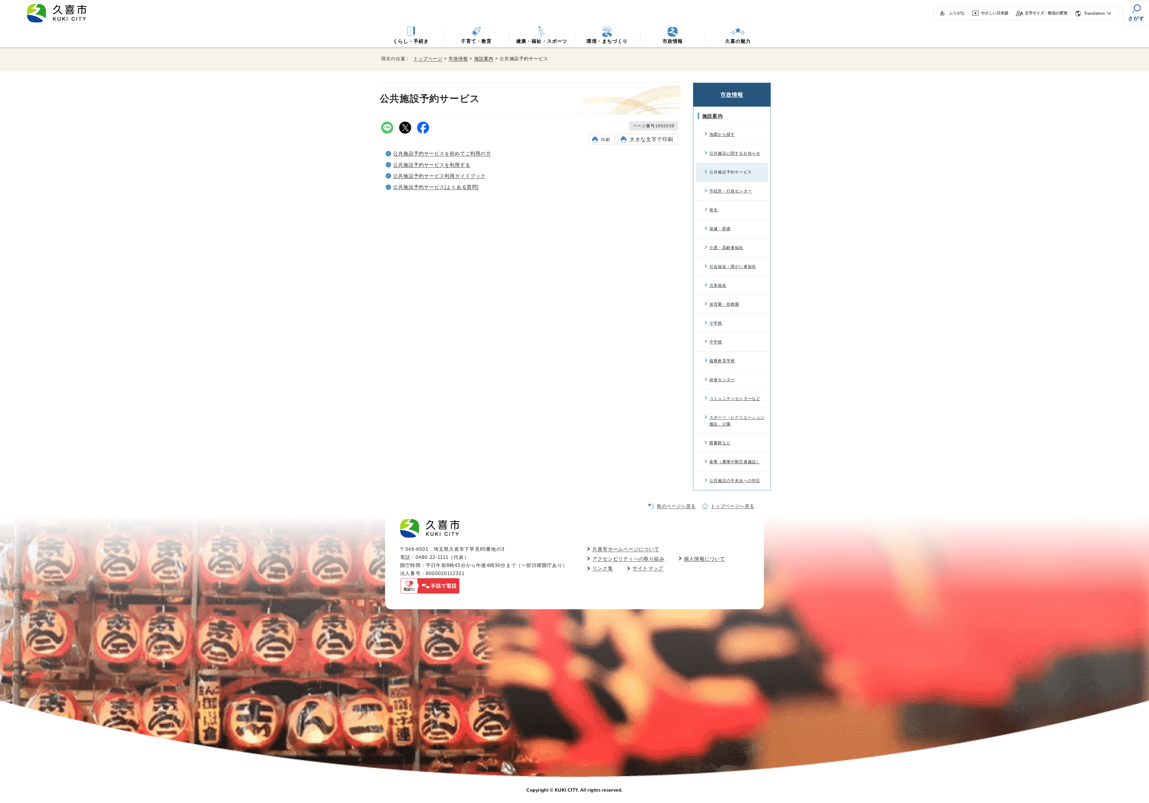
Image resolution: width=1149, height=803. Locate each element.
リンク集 (602, 568)
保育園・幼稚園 (724, 304)
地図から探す (722, 134)
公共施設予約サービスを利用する (431, 164)
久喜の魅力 (738, 41)
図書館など (720, 443)
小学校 (715, 323)
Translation (1094, 13)
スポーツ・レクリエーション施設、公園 (737, 420)
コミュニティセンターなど (734, 398)
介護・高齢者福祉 (726, 247)
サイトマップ (648, 568)
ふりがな (957, 13)
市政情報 (672, 41)
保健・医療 (720, 228)
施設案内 (484, 58)
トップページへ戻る (732, 506)
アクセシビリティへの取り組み (628, 558)
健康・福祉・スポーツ (542, 41)
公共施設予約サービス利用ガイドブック (439, 176)
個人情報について (704, 558)
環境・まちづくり (607, 41)
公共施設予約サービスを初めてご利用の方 (442, 153)
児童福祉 (718, 285)
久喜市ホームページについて (625, 549)
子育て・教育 (476, 41)
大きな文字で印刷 (651, 139)
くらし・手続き (411, 41)
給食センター (722, 379)
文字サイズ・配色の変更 (1046, 13)
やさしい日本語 (994, 13)
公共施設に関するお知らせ (734, 153)
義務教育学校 (722, 361)
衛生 (713, 210)
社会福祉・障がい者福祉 (732, 266)
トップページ (428, 58)
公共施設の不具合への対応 (734, 480)
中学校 (715, 342)
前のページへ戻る (676, 506)
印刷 (605, 139)
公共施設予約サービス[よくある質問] (436, 187)
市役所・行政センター (730, 191)
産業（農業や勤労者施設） (734, 461)
